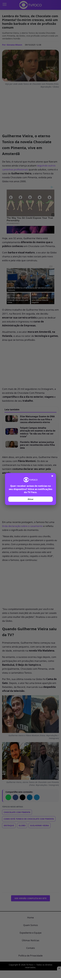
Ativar (30, 499)
